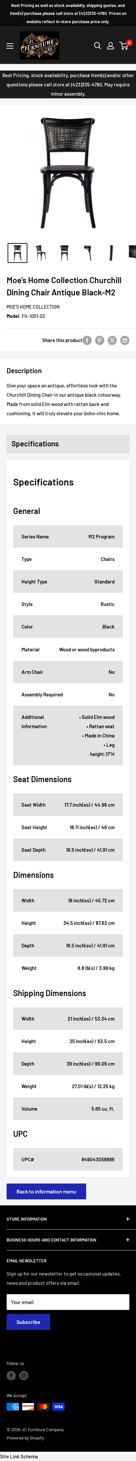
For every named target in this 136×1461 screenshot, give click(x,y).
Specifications (35, 443)
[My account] (110, 45)
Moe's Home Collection (33, 307)
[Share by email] (124, 340)
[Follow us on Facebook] (11, 1375)
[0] (124, 46)
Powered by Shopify (25, 1437)
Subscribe (28, 1322)
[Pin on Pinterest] (99, 340)
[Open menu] (10, 46)
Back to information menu (46, 1191)
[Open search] (97, 45)
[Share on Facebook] (87, 340)
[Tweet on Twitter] (112, 340)
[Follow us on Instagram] (23, 1375)
